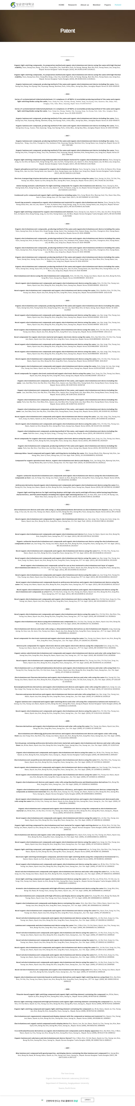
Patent (118, 5)
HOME (61, 5)
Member (97, 5)
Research (72, 5)
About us (85, 5)
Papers (107, 5)
